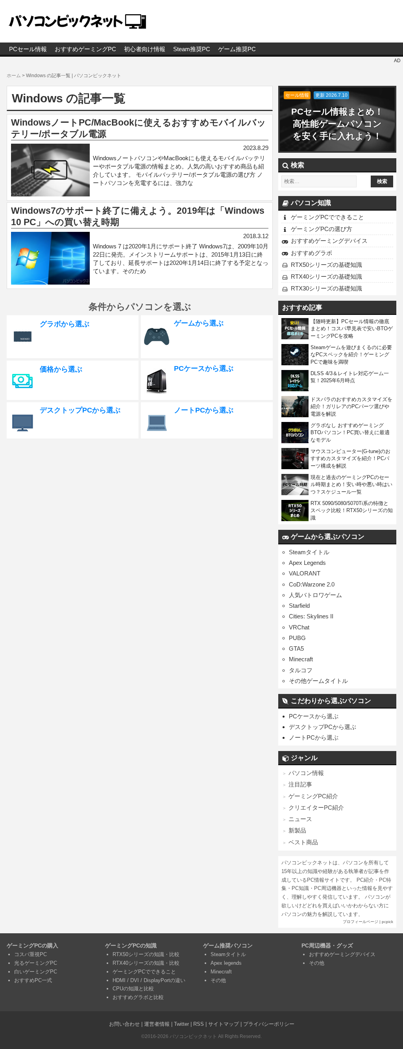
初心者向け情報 (144, 49)
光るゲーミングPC (35, 963)
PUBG (297, 638)
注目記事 (300, 784)
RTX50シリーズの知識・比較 (146, 954)
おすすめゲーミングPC (85, 49)
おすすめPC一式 (33, 980)
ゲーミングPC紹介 (313, 796)
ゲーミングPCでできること (327, 217)
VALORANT (304, 573)
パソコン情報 (306, 773)
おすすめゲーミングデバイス (329, 240)
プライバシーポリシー (268, 1024)
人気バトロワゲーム (315, 595)
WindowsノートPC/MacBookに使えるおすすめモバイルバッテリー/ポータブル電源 (138, 128)
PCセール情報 (28, 49)
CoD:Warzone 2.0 (312, 584)
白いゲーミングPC (35, 972)
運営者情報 (157, 1024)
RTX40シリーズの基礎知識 (326, 276)
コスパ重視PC (30, 954)
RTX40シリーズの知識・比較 (146, 963)
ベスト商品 (303, 842)
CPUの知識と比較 (133, 989)
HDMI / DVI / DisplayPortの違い (149, 980)
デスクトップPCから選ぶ (322, 726)
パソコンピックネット (193, 1036)
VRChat (299, 627)
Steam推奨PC (191, 49)
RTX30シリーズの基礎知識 (326, 288)
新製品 (297, 830)
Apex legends (226, 963)
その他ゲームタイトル (318, 680)
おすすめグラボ (311, 253)
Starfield (299, 605)
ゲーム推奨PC (237, 49)
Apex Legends (307, 562)
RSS (198, 1024)
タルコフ (300, 670)
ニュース (300, 819)
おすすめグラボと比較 (138, 997)
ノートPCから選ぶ (313, 737)
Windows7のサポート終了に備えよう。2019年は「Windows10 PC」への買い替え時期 (137, 216)
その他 (218, 980)
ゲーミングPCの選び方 (321, 229)
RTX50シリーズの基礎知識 (326, 264)
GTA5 (296, 648)
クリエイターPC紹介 (316, 807)
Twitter (181, 1024)
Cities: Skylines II (311, 616)
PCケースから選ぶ (313, 716)
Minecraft (301, 659)
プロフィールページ (360, 921)
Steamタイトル (309, 552)
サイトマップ (223, 1024)
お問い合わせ (124, 1024)
